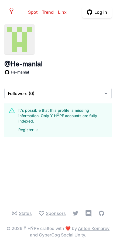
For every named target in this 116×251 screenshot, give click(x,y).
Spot (32, 12)
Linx (62, 12)
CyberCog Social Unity (62, 235)
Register (28, 129)
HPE (13, 12)
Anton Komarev (94, 228)
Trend (48, 12)
